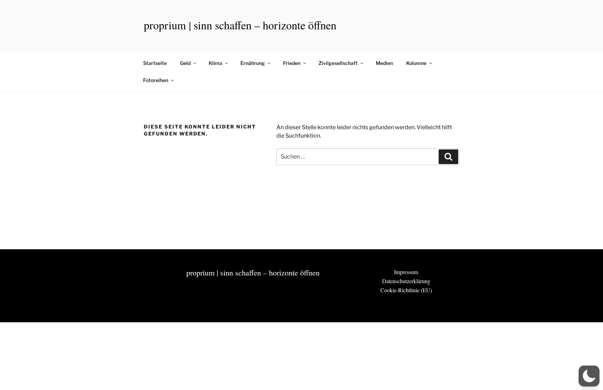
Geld (185, 63)
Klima (215, 63)
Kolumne (416, 63)
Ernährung (252, 63)
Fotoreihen (155, 80)
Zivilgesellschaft (338, 63)
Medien (384, 63)
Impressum (406, 271)
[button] (589, 376)
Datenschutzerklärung (406, 281)
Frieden (291, 63)
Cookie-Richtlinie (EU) (406, 290)
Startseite (155, 63)
